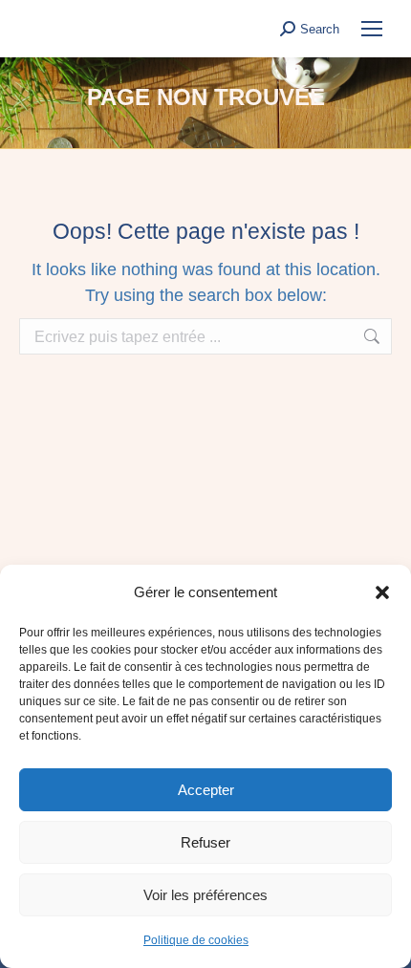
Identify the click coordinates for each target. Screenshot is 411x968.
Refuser (205, 842)
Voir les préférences (205, 895)
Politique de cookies (196, 940)
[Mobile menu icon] (371, 28)
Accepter (206, 790)
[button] (382, 592)
